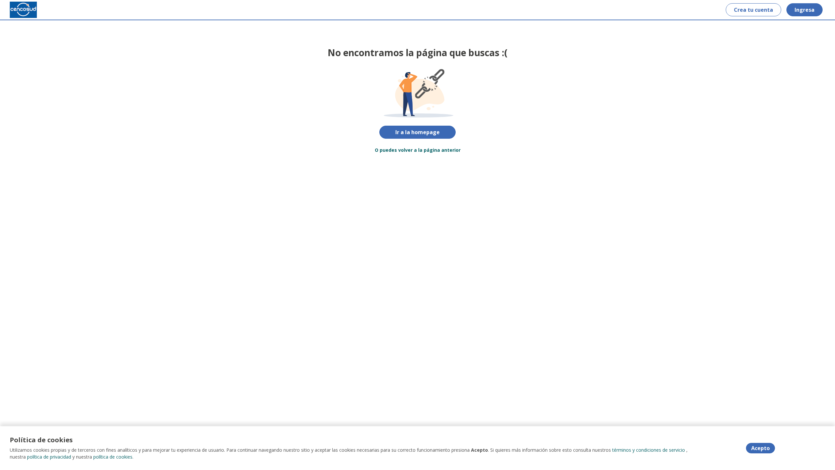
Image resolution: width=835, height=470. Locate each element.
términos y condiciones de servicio (648, 450)
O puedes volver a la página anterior (418, 150)
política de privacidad (49, 457)
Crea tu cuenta (753, 9)
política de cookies (112, 457)
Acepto (760, 448)
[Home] (23, 10)
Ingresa (804, 9)
